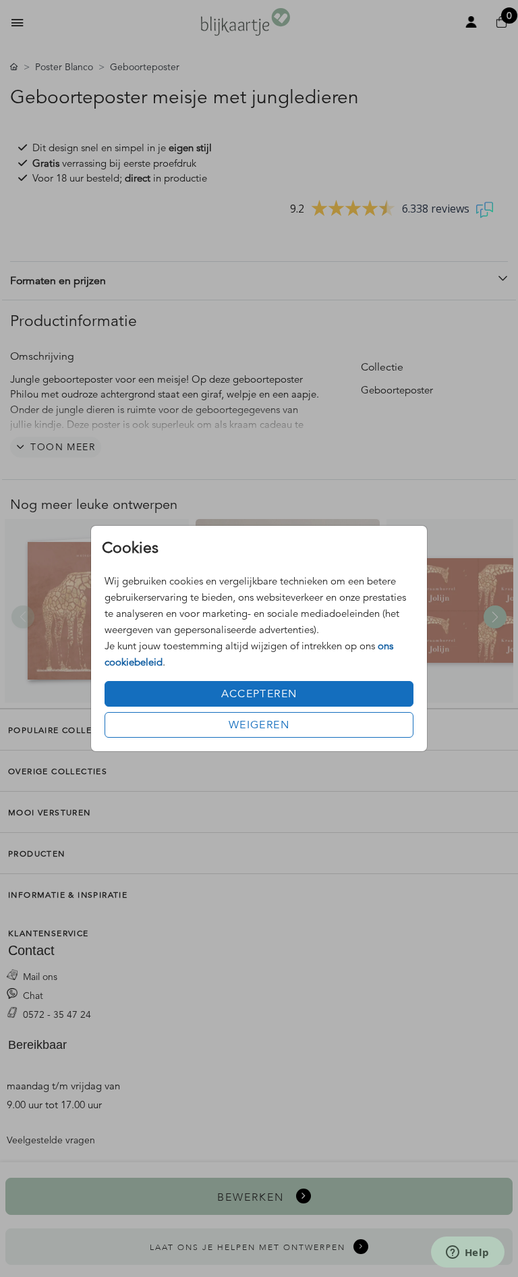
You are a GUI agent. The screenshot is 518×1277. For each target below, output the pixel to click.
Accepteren (259, 694)
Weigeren (259, 725)
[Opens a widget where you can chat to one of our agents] (467, 1253)
